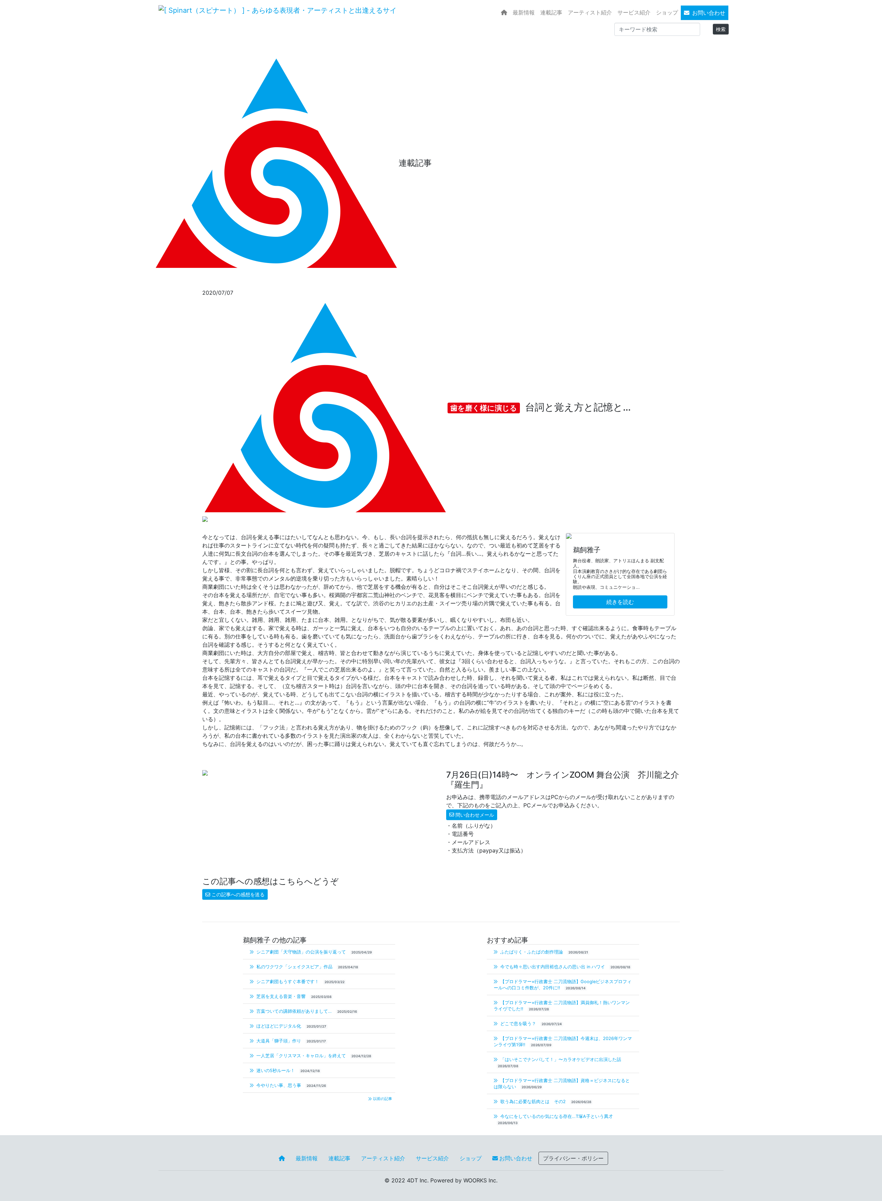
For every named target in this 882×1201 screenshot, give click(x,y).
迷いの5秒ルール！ (275, 1070)
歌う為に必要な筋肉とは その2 (533, 1101)
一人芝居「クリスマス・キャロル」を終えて (301, 1055)
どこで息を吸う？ (518, 1023)
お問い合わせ (708, 12)
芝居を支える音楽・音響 (281, 996)
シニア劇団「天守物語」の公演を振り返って (301, 952)
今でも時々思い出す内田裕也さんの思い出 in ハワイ (552, 966)
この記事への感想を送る (238, 894)
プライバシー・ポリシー (573, 1158)
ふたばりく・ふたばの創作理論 (531, 952)
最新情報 (524, 12)
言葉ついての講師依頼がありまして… (294, 1011)
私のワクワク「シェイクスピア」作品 (294, 966)
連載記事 (551, 12)
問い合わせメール (474, 815)
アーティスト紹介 (590, 12)
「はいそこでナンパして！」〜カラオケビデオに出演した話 (560, 1059)
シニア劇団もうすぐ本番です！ (287, 981)
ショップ (667, 12)
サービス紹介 (633, 12)
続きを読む (620, 601)
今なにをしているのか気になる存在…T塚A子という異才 (556, 1116)
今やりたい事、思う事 (278, 1085)
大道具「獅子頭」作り (278, 1040)
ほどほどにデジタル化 (278, 1026)
